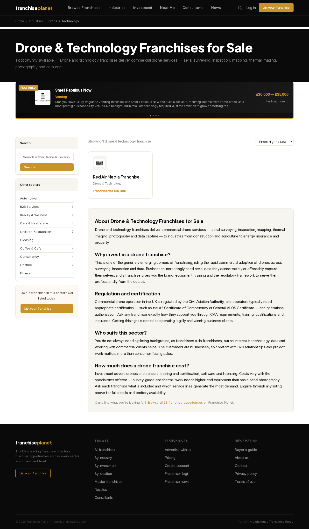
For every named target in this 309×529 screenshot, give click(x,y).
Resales (101, 489)
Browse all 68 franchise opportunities (175, 402)
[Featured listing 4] (158, 115)
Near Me (167, 8)
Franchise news (177, 481)
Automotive (47, 198)
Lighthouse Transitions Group (273, 521)
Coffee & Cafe (47, 248)
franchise (34, 8)
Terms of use (245, 481)
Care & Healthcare (47, 223)
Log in (251, 8)
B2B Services (47, 206)
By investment (105, 466)
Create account (177, 466)
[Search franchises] (240, 7)
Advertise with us (178, 450)
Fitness (47, 273)
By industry (103, 458)
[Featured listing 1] (150, 115)
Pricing (170, 458)
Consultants (193, 8)
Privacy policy (246, 474)
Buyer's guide (246, 450)
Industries (117, 8)
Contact (241, 466)
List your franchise (276, 7)
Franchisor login (177, 474)
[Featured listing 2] (153, 115)
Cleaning (47, 240)
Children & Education (47, 232)
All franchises (105, 450)
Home (19, 21)
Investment (142, 8)
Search (29, 167)
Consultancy (47, 256)
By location (103, 474)
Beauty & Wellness (47, 215)
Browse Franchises (84, 8)
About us (242, 458)
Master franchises (108, 481)
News (216, 8)
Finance (47, 265)
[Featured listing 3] (156, 115)
